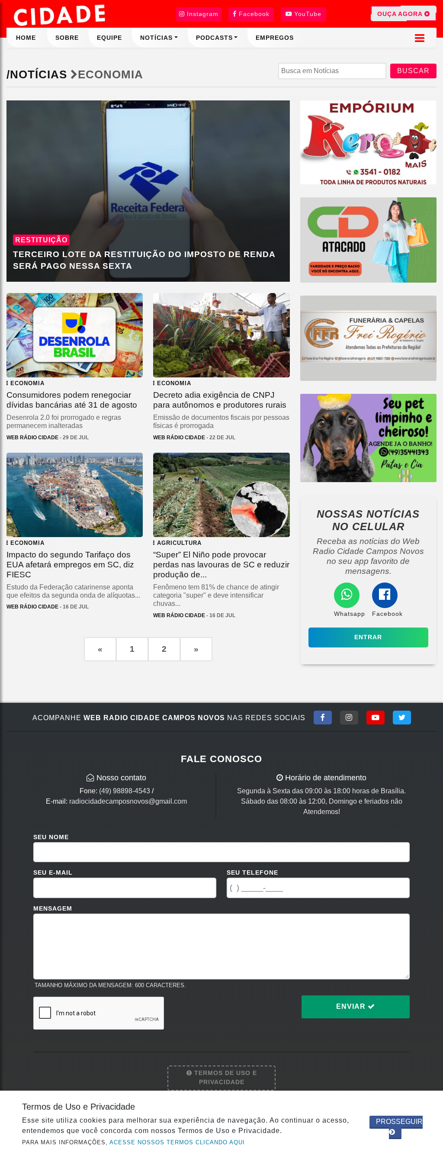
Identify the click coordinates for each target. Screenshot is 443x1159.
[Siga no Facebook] (323, 717)
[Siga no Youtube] (375, 717)
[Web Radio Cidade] (60, 15)
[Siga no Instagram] (349, 717)
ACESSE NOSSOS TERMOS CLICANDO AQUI (177, 1142)
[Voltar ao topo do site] (430, 695)
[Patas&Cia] (368, 437)
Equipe (109, 37)
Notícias (156, 37)
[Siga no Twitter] (402, 717)
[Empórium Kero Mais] (368, 141)
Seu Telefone (252, 872)
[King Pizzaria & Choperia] (368, 337)
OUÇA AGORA (400, 13)
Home (26, 37)
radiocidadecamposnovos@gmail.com (128, 801)
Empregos (275, 37)
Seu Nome (51, 837)
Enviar (352, 1006)
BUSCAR (413, 70)
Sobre (67, 37)
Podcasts (214, 37)
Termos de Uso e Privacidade (224, 1077)
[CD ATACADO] (368, 239)
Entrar (368, 637)
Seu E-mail (53, 872)
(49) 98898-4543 (124, 791)
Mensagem (52, 908)
